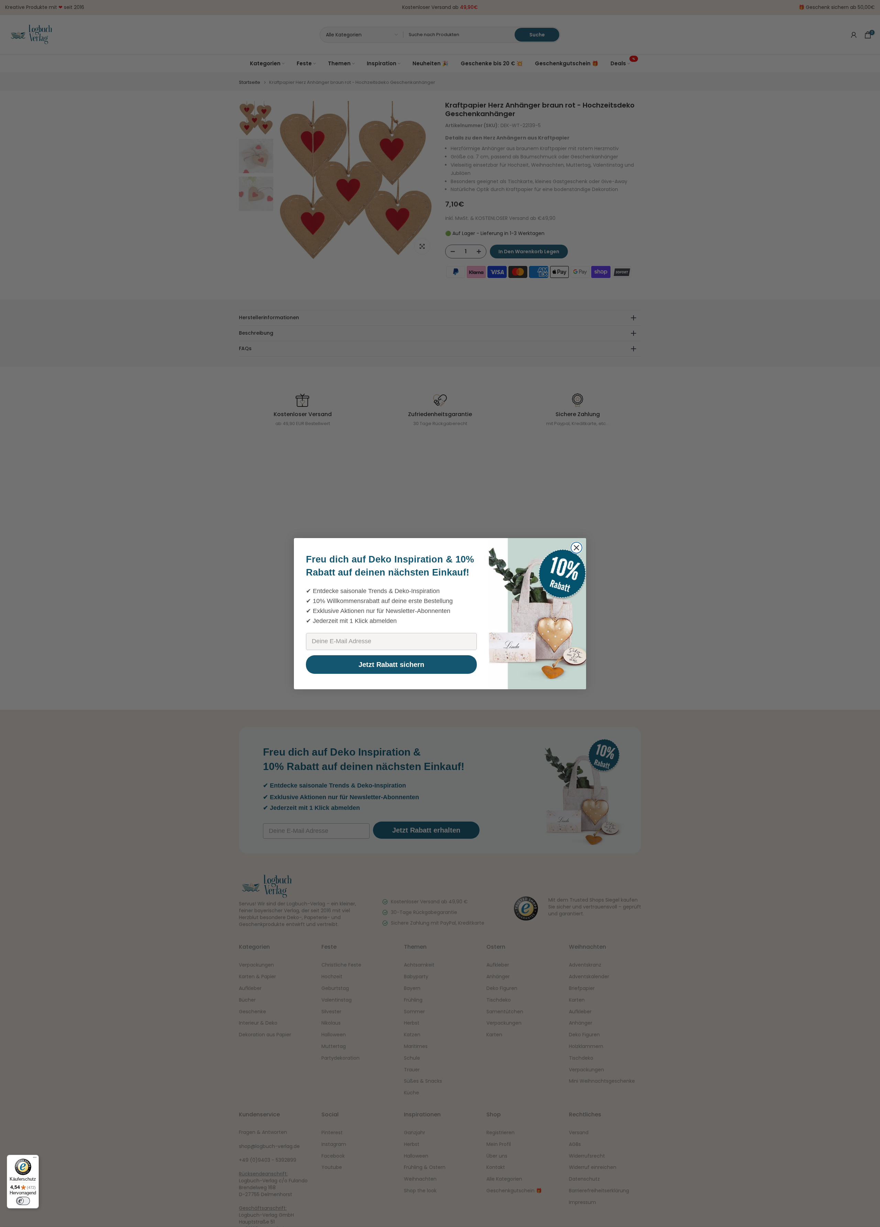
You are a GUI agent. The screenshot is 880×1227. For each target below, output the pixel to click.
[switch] (23, 1201)
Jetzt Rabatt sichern (391, 664)
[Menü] (35, 1159)
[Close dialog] (576, 547)
